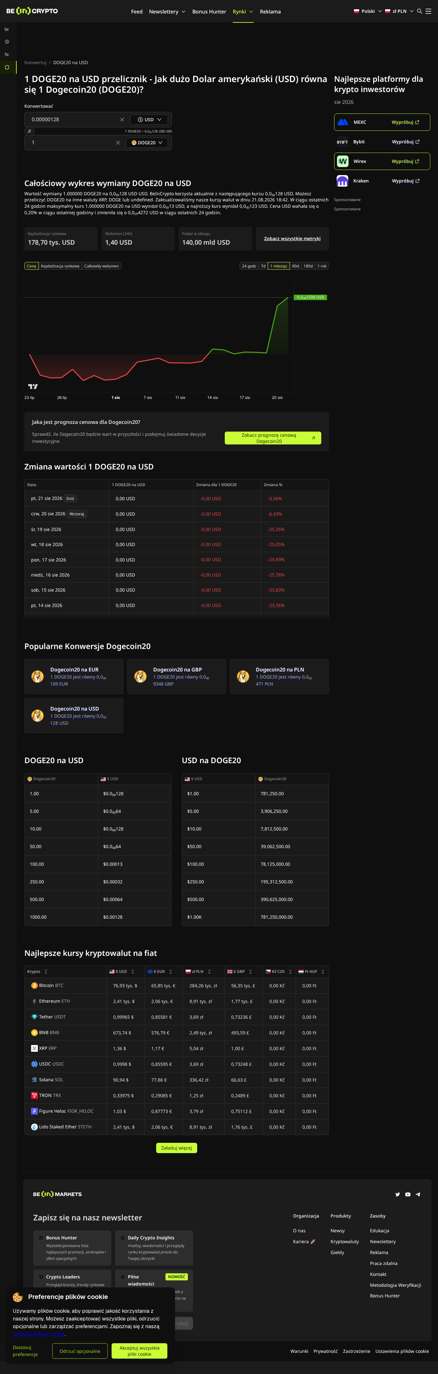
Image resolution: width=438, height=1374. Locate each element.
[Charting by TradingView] (33, 387)
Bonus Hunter (209, 11)
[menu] (8, 48)
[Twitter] (397, 1195)
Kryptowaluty (345, 1241)
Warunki (299, 1351)
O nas (299, 1230)
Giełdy (337, 1252)
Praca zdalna (384, 1263)
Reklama (270, 11)
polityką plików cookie (39, 1334)
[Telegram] (418, 1195)
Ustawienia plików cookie (402, 1351)
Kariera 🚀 (304, 1241)
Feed (137, 11)
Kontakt (378, 1274)
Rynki (239, 11)
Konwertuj (35, 62)
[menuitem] (8, 28)
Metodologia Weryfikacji (395, 1285)
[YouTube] (408, 1195)
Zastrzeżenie (356, 1351)
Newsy (338, 1230)
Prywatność (326, 1351)
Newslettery (163, 11)
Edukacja (379, 1230)
